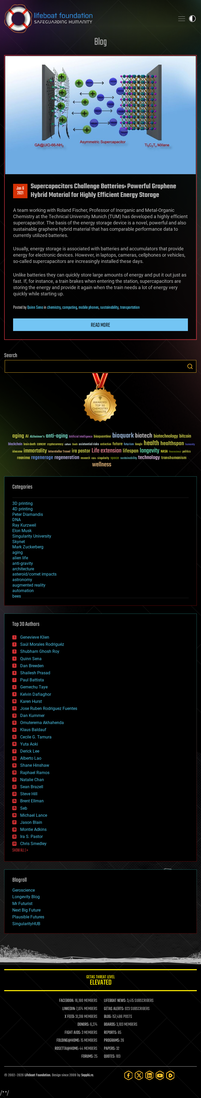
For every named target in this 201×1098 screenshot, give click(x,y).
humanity (190, 444)
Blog (100, 42)
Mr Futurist (22, 903)
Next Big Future (26, 910)
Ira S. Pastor (31, 836)
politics (186, 452)
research (85, 458)
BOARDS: (110, 1024)
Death (74, 444)
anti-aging (57, 436)
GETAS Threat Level (100, 981)
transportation (130, 307)
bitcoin (185, 436)
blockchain (15, 444)
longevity (149, 451)
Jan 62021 (20, 191)
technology (149, 458)
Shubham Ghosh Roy (39, 651)
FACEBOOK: (66, 1000)
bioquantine (102, 436)
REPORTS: (110, 1032)
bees (16, 596)
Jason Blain (31, 822)
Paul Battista (32, 679)
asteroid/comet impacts (34, 574)
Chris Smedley (33, 843)
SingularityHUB (26, 923)
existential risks (89, 444)
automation (23, 590)
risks (93, 458)
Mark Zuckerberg (27, 546)
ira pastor (81, 451)
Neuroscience (175, 452)
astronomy (22, 579)
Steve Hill (28, 793)
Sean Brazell (31, 786)
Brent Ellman (32, 800)
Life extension (106, 451)
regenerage (42, 458)
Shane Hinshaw (34, 765)
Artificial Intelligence (80, 437)
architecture (23, 568)
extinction (105, 444)
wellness (101, 464)
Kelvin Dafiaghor (35, 694)
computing (69, 307)
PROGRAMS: (112, 1040)
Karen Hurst (31, 701)
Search (190, 366)
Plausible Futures (28, 916)
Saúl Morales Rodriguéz (42, 644)
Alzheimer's (37, 437)
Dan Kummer (32, 715)
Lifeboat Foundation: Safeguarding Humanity (87, 18)
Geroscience (23, 890)
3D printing (22, 503)
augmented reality (29, 585)
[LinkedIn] (149, 1075)
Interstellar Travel (59, 452)
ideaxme (17, 452)
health (151, 443)
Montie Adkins (33, 829)
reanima (23, 457)
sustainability (109, 307)
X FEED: (70, 1016)
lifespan (130, 451)
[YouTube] (160, 1075)
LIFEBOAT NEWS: (115, 1000)
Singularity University (31, 536)
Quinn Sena (35, 307)
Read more (100, 325)
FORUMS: (87, 1056)
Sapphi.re (87, 1075)
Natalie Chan (32, 779)
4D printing (22, 508)
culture (68, 444)
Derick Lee (29, 751)
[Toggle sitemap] (181, 18)
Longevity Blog (26, 896)
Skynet (18, 541)
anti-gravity (22, 563)
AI (27, 436)
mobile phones (89, 307)
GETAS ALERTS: (114, 1009)
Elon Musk (22, 530)
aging (18, 436)
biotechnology (166, 436)
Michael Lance (33, 815)
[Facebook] (128, 1075)
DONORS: (83, 1024)
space (114, 458)
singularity (103, 458)
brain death (30, 444)
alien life (20, 557)
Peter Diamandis (27, 514)
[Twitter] (139, 1075)
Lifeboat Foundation (37, 1075)
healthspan (172, 443)
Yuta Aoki (29, 744)
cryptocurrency (55, 444)
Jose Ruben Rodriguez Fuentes (48, 708)
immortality (35, 451)
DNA (16, 519)
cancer (41, 444)
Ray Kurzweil (24, 525)
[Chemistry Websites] (100, 398)
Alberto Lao (30, 758)
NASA (164, 452)
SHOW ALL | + (20, 850)
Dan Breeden (32, 665)
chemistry (54, 307)
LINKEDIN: (68, 1009)
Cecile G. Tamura (36, 737)
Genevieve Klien (34, 637)
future (117, 444)
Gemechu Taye (34, 687)
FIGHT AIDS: (73, 1032)
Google (138, 444)
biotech (143, 435)
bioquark (123, 436)
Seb (23, 808)
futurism (129, 444)
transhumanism (173, 457)
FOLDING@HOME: (68, 1040)
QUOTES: (109, 1056)
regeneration (66, 458)
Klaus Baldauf (33, 729)
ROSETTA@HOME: (67, 1048)
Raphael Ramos (34, 772)
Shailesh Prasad (35, 672)
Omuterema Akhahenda (42, 722)
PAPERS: (109, 1048)
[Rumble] (170, 1075)
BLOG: (107, 1016)
